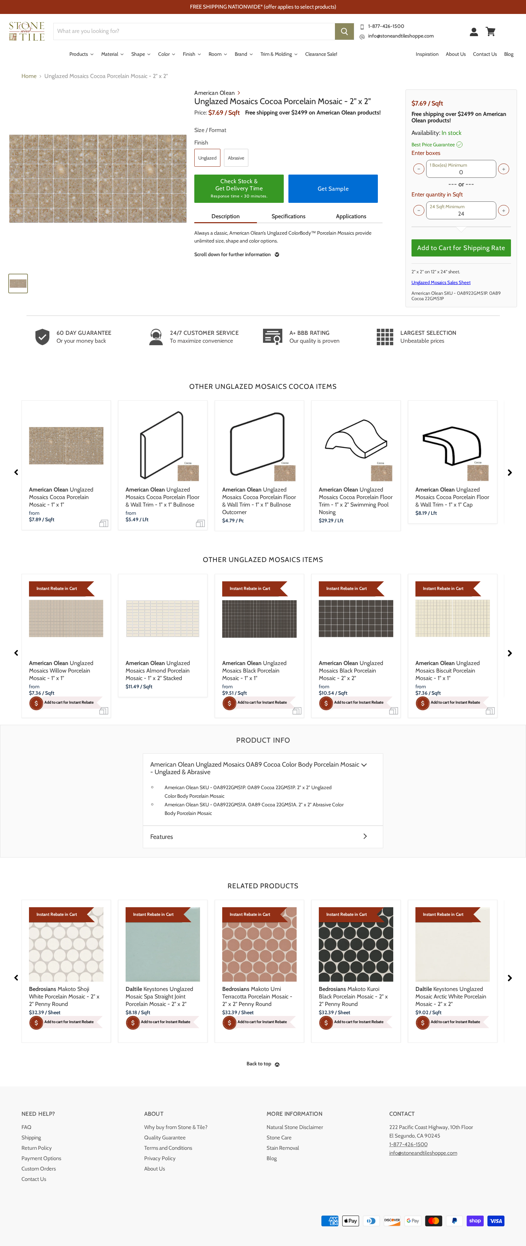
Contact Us (33, 1179)
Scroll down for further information (232, 254)
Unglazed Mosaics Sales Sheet (441, 282)
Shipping (31, 1137)
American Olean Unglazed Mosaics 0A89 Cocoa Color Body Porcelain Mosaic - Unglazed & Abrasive (254, 768)
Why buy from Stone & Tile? (176, 1127)
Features (161, 837)
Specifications (289, 216)
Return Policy (36, 1148)
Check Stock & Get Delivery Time (239, 188)
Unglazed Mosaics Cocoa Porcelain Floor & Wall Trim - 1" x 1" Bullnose (162, 497)
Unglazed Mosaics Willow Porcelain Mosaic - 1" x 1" (61, 670)
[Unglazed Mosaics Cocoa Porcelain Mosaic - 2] (98, 178)
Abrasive (236, 158)
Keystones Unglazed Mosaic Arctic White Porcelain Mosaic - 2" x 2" (450, 996)
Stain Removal (283, 1148)
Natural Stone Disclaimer (295, 1127)
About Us (154, 1169)
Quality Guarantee (165, 1137)
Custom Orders (38, 1169)
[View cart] (490, 31)
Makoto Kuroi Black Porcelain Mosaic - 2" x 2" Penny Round (353, 996)
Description (225, 216)
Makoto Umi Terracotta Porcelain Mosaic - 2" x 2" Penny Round (257, 996)
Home (28, 76)
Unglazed (207, 158)
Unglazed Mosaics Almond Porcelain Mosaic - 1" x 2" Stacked (158, 670)
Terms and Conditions (168, 1148)
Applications (351, 216)
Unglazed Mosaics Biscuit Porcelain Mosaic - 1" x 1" (447, 670)
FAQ (26, 1127)
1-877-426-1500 (386, 26)
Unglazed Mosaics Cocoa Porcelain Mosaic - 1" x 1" (61, 497)
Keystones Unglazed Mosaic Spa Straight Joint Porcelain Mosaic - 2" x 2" (159, 996)
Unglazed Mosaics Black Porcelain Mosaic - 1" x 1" (254, 670)
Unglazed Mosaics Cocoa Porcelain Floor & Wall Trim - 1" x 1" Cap (452, 497)
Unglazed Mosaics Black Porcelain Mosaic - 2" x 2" (351, 670)
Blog (272, 1158)
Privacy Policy (160, 1158)
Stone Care (279, 1137)
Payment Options (41, 1158)
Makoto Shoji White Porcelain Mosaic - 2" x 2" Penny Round (64, 996)
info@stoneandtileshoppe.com (401, 36)
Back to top (259, 1063)
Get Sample (333, 188)
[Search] (344, 31)
